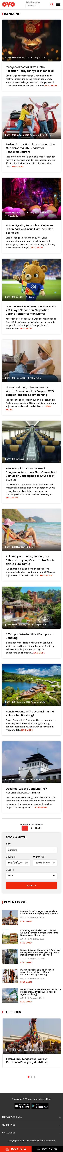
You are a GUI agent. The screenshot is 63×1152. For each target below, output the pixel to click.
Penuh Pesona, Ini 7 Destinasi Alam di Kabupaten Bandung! (30, 713)
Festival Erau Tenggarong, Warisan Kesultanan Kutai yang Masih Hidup (39, 912)
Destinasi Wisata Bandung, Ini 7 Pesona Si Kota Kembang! (26, 790)
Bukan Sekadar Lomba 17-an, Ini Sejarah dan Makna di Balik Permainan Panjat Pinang (37, 972)
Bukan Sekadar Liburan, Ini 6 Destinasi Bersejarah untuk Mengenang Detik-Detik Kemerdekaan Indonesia (40, 952)
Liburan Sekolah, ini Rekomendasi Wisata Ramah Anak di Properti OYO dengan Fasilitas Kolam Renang (30, 391)
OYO (9, 57)
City (8, 844)
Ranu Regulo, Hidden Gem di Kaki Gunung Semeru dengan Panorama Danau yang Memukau (39, 933)
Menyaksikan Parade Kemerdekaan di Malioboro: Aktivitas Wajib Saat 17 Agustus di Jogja (40, 992)
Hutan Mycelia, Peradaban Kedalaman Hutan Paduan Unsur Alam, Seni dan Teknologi (31, 229)
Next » (38, 828)
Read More (51, 85)
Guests (10, 869)
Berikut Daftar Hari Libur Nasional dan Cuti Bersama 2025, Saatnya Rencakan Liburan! (30, 148)
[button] (28, 1077)
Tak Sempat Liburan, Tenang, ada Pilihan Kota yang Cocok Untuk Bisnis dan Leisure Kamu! (30, 560)
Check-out (39, 856)
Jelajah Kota (37, 1050)
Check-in (11, 856)
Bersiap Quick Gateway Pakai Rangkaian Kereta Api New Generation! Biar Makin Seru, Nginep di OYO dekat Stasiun (31, 474)
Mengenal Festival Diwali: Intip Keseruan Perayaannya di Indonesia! (30, 68)
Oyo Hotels (30, 1140)
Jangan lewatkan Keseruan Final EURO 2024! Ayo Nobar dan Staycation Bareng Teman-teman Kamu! (31, 310)
